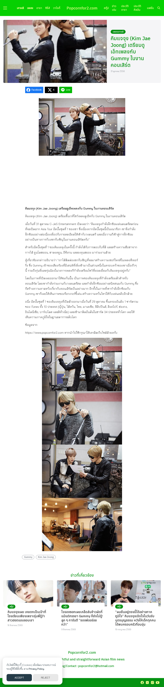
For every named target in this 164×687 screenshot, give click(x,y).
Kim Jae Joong (46, 556)
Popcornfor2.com (82, 8)
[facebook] (142, 682)
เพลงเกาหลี (118, 31)
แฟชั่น (150, 8)
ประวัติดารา (125, 8)
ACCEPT (19, 677)
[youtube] (158, 682)
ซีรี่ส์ (47, 8)
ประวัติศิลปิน (137, 8)
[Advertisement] (82, 180)
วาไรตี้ (56, 8)
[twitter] (147, 682)
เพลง (30, 8)
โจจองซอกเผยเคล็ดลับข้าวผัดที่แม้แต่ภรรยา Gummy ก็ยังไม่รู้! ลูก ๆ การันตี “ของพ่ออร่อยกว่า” (82, 618)
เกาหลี (20, 8)
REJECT (45, 677)
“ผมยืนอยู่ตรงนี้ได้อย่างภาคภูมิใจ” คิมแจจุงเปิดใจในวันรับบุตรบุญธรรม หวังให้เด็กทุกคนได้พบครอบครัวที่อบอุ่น (135, 618)
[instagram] (152, 682)
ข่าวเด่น (114, 8)
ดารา (39, 8)
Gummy (28, 556)
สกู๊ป (106, 8)
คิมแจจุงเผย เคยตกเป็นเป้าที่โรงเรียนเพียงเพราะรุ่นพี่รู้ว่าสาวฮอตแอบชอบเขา (27, 616)
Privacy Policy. (37, 668)
